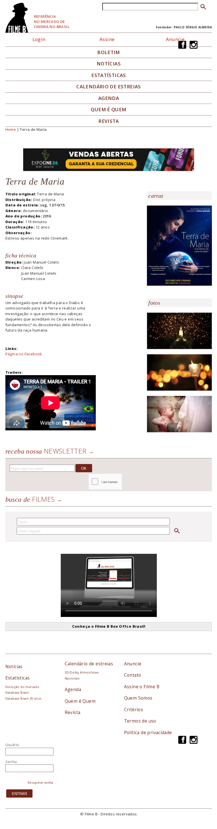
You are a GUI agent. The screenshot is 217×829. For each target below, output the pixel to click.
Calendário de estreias (89, 664)
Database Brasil (17, 693)
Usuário (12, 744)
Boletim (108, 52)
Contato (132, 675)
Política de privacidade (148, 732)
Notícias (109, 64)
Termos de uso (140, 721)
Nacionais (72, 678)
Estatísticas (108, 75)
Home (10, 129)
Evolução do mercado (22, 687)
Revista (108, 121)
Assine (106, 39)
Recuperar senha (40, 783)
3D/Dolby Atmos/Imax (82, 672)
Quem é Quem (80, 701)
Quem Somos (138, 698)
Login (38, 39)
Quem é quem (108, 109)
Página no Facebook (23, 353)
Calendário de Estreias (108, 86)
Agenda (108, 98)
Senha (11, 761)
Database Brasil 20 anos (23, 698)
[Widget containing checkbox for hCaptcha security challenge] (120, 482)
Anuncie (175, 39)
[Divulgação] (179, 245)
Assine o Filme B (141, 686)
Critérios (133, 709)
